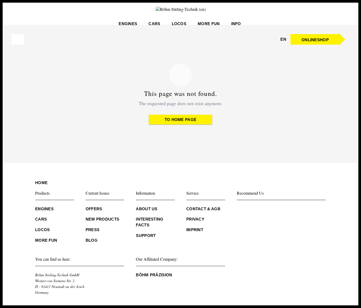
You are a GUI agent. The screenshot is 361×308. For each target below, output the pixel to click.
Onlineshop (315, 40)
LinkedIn (262, 210)
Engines (128, 25)
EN (283, 40)
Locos (179, 25)
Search (17, 39)
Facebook (241, 210)
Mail (283, 210)
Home (41, 182)
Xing (273, 210)
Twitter (251, 210)
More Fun (209, 25)
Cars (154, 25)
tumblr (294, 210)
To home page (181, 119)
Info (236, 25)
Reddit (304, 210)
